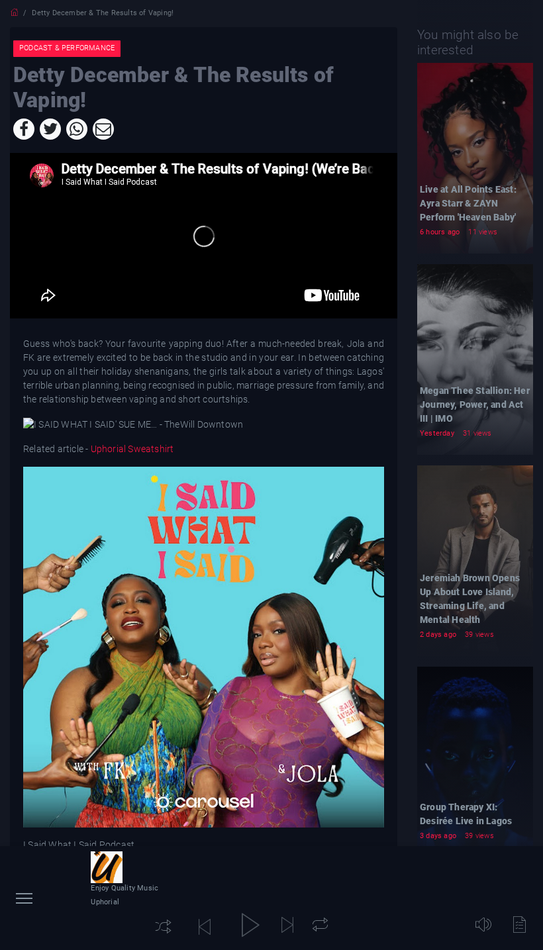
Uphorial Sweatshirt (130, 449)
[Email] (103, 129)
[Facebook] (23, 129)
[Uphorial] (107, 867)
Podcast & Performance (67, 48)
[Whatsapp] (76, 129)
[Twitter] (50, 129)
